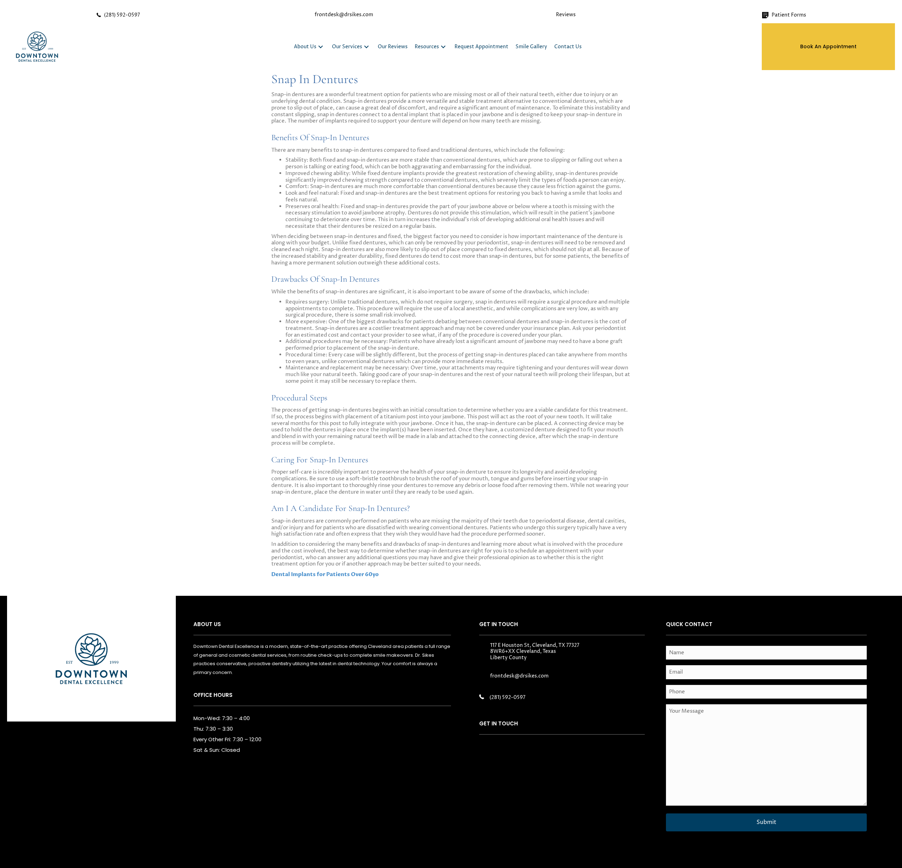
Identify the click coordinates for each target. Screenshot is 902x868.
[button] (320, 47)
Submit (766, 822)
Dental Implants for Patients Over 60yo (325, 574)
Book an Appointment (828, 46)
